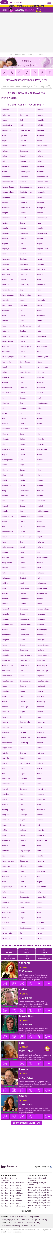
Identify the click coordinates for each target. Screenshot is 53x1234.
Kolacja (40, 547)
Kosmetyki (41, 722)
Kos (21, 717)
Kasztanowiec (25, 326)
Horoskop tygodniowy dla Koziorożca (37, 1179)
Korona (5, 706)
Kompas (5, 619)
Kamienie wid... (43, 176)
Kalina (4, 156)
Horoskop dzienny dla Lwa (10, 1198)
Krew (39, 804)
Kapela (5, 228)
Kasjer (39, 310)
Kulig (39, 892)
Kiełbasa (40, 382)
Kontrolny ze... (42, 665)
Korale (4, 696)
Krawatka (23, 789)
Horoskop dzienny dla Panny (11, 1201)
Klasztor (23, 423)
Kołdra (5, 583)
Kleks (4, 444)
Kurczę (5, 907)
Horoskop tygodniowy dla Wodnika (37, 1184)
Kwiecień (6, 938)
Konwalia (6, 670)
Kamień (23, 182)
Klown (4, 475)
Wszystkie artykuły (39, 1219)
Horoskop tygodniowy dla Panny (39, 1203)
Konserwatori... (43, 655)
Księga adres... (8, 861)
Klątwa (5, 434)
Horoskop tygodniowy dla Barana (40, 1190)
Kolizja (40, 568)
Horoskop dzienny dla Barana (12, 1188)
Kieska (22, 393)
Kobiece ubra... (8, 516)
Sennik (30, 54)
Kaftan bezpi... (25, 130)
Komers (40, 598)
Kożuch (40, 763)
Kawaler (5, 346)
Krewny (5, 809)
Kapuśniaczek (42, 248)
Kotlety (5, 753)
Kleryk (22, 449)
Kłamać (40, 480)
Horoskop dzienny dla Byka (11, 1190)
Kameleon (24, 166)
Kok (21, 542)
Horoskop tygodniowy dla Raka (39, 1198)
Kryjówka (6, 840)
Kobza (22, 521)
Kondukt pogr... (43, 629)
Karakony (6, 259)
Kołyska (5, 593)
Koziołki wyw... (25, 763)
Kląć (38, 429)
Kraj (3, 773)
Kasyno (5, 321)
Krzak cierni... (42, 840)
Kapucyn (5, 248)
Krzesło (5, 845)
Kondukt (23, 629)
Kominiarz (24, 609)
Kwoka (39, 938)
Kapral (22, 243)
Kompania (41, 614)
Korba (22, 696)
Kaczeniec (24, 115)
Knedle (5, 511)
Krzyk (39, 845)
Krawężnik (41, 789)
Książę (22, 856)
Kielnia (5, 382)
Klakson (23, 418)
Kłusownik (41, 501)
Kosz (21, 727)
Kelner (4, 372)
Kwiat (22, 933)
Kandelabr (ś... (25, 207)
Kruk (4, 835)
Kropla (22, 820)
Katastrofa (24, 336)
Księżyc (40, 866)
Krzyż (39, 851)
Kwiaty (40, 933)
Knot (21, 511)
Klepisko (40, 444)
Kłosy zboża (24, 490)
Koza (39, 758)
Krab (21, 768)
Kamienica (24, 176)
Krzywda (5, 851)
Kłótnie (40, 495)
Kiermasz (23, 387)
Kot (21, 748)
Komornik (23, 614)
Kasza (22, 321)
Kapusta (23, 248)
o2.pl (33, 1225)
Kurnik (39, 907)
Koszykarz (41, 732)
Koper (4, 686)
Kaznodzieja (25, 362)
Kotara (40, 748)
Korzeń (40, 712)
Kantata (5, 223)
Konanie (40, 624)
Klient (39, 454)
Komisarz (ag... (43, 609)
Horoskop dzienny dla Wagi (11, 1203)
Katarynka (6, 336)
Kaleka (5, 151)
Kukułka (23, 887)
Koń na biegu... (43, 670)
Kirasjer (23, 408)
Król (38, 825)
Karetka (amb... (8, 279)
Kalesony (40, 151)
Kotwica (23, 753)
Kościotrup (24, 742)
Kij (3, 398)
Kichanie (40, 372)
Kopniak (5, 691)
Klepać (22, 444)
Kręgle (22, 809)
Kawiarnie (6, 351)
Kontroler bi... (25, 665)
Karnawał (41, 285)
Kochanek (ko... (8, 531)
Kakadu (23, 140)
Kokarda (40, 542)
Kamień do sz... (8, 187)
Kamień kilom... (43, 187)
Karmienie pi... (25, 285)
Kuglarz (40, 881)
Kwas (4, 928)
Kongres (5, 640)
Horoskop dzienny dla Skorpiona (13, 1206)
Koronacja (24, 706)
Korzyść (5, 717)
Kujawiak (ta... (7, 887)
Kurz (39, 912)
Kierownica (6, 393)
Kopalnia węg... (43, 681)
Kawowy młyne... (8, 357)
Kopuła (22, 691)
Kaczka (40, 115)
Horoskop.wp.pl (20, 54)
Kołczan (40, 578)
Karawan (5, 264)
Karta (39, 290)
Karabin (23, 254)
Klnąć (22, 465)
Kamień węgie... (26, 192)
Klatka (39, 423)
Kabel (22, 110)
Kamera (5, 171)
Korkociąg (41, 701)
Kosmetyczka (25, 722)
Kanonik (23, 218)
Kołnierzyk (41, 583)
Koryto (22, 712)
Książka (40, 856)
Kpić (3, 768)
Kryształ (23, 840)
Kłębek (22, 485)
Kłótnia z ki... (25, 495)
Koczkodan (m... (26, 537)
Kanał (39, 197)
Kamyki (22, 197)
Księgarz (40, 861)
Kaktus (4, 146)
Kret (21, 804)
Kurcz (39, 902)
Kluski (4, 480)
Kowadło (5, 758)
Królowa (23, 830)
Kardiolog (6, 274)
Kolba (22, 552)
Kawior (22, 351)
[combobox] (26, 86)
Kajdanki (23, 135)
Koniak (22, 640)
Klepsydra (6, 449)
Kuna (4, 897)
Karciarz (40, 264)
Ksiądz (4, 856)
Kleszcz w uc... (42, 449)
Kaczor (5, 120)
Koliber (22, 568)
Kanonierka (6, 218)
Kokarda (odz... (8, 547)
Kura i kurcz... (25, 902)
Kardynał (23, 274)
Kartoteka (41, 300)
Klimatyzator (7, 459)
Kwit (21, 938)
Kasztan (5, 326)
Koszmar (5, 732)
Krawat (5, 789)
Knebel (40, 506)
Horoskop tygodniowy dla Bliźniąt (40, 1195)
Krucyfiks (40, 830)
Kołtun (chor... (42, 588)
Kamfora (40, 171)
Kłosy (4, 490)
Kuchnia (23, 876)
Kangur (5, 212)
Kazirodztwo (7, 362)
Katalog (23, 331)
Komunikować (25, 624)
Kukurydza (41, 887)
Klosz (39, 470)
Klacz (4, 418)
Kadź (22, 125)
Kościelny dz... (42, 737)
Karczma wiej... (26, 269)
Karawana (24, 264)
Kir (3, 408)
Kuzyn (22, 917)
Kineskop (5, 403)
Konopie (5, 655)
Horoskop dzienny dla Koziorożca (9, 1179)
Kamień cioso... (43, 182)
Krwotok (40, 835)
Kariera (23, 279)
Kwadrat (5, 923)
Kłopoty (40, 485)
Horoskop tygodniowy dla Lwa (39, 1200)
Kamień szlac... (8, 192)
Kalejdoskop (42, 146)
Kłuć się (22, 501)
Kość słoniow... (8, 748)
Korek (4, 701)
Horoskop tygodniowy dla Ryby (39, 1187)
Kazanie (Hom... (43, 357)
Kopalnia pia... (7, 681)
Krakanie (23, 778)
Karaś (39, 259)
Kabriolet (6, 115)
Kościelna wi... (25, 737)
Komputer (41, 619)
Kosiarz (5, 722)
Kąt (21, 367)
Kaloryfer (23, 156)
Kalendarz (24, 151)
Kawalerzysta (25, 346)
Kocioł (39, 531)
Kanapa (5, 202)
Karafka (40, 254)
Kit (21, 413)
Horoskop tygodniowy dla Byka (39, 1192)
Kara (4, 254)
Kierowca (41, 387)
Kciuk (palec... (42, 367)
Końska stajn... (7, 676)
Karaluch (23, 259)
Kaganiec (41, 130)
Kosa (39, 717)
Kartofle (5, 300)
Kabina (40, 110)
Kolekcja (23, 562)
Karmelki (5, 285)
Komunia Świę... (8, 624)
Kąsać (4, 367)
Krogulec (6, 814)
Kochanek (41, 526)
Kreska (5, 804)
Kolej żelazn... (7, 562)
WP (11, 54)
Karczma (5, 269)
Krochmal (41, 809)
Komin (39, 604)
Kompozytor (24, 619)
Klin (21, 459)
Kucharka (41, 871)
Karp (21, 290)
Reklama (25, 1219)
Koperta (23, 686)
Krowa (22, 825)
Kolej (22, 557)
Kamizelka (41, 192)
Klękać (4, 454)
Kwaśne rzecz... (26, 928)
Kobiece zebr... (25, 516)
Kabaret (5, 110)
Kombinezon (42, 593)
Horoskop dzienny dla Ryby (11, 1185)
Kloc (39, 465)
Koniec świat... (42, 645)
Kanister (23, 212)
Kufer (22, 881)
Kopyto (40, 691)
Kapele (40, 228)
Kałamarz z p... (25, 161)
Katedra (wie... (8, 341)
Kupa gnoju (24, 897)
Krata (39, 784)
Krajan (39, 773)
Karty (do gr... (7, 305)
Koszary (40, 727)
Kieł (21, 382)
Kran (39, 778)
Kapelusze (24, 233)
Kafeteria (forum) (33, 1222)
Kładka (22, 480)
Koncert (5, 629)
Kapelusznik (42, 233)
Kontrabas (41, 660)
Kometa (5, 604)
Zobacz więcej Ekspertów (26, 1123)
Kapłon (5, 243)
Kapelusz (5, 233)
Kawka (39, 351)
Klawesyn (6, 429)
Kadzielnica (7, 125)
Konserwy (6, 660)
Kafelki (40, 125)
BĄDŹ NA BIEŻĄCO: (42, 1167)
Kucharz (5, 876)
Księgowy (6, 866)
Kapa (39, 223)
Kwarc (22, 923)
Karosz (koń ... (7, 290)
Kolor (4, 573)
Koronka (40, 706)
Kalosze (40, 156)
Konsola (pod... (25, 660)
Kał (3, 161)
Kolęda (5, 568)
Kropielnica (6, 820)
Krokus (40, 814)
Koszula (23, 732)
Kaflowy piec (7, 130)
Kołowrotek (24, 588)
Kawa (39, 341)
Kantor (22, 223)
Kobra (4, 521)
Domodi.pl (18, 1222)
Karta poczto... (25, 295)
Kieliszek (40, 377)
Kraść (22, 784)
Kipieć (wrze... (42, 403)
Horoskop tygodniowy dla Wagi (39, 1205)
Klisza (4, 465)
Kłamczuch (6, 485)
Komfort (23, 604)
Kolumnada (6, 578)
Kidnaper (6, 377)
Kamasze (5, 166)
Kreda (22, 794)
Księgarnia (24, 861)
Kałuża (39, 161)
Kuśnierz (5, 917)
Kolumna (40, 573)
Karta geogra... (8, 295)
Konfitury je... (42, 634)
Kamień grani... (26, 187)
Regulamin (34, 1216)
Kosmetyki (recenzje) (11, 1225)
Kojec (4, 542)
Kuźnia (39, 917)
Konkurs (40, 650)
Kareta (40, 274)
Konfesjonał (24, 634)
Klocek (4, 470)
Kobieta (40, 516)
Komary (23, 593)
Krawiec (5, 794)
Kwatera (40, 928)
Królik (4, 830)
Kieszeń (40, 393)
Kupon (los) (41, 897)
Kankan (40, 212)
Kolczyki (5, 557)
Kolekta (40, 562)
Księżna (23, 866)
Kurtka (22, 912)
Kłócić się (40, 490)
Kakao (39, 140)
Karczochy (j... (42, 269)
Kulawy (22, 892)
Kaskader (41, 315)
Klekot (22, 439)
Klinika (40, 459)
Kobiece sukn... (43, 511)
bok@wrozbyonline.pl (18, 1216)
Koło (4, 588)
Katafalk (5, 331)
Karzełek (5, 310)
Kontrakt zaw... (8, 665)
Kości (4, 737)
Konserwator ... (26, 655)
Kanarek (40, 202)
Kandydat (41, 207)
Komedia (5, 598)
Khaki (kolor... (25, 372)
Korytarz (5, 712)
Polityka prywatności (10, 1219)
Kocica (22, 531)
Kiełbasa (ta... (7, 387)
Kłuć (3, 501)
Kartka (39, 295)
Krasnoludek (7, 784)
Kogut (39, 537)
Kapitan (5, 238)
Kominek (5, 609)
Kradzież (40, 768)
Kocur (4, 537)
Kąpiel (39, 362)
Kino (21, 403)
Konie (4, 645)
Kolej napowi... (43, 557)
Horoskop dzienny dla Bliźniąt (12, 1193)
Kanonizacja (42, 218)
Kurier (22, 907)
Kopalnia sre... (25, 681)
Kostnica (5, 727)
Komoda (5, 614)
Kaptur (40, 243)
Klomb (22, 470)
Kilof (39, 398)
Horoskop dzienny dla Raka (11, 1196)
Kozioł (4, 763)
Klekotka (40, 439)
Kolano (5, 552)
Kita (38, 413)
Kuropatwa (6, 912)
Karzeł (39, 305)
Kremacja (41, 799)
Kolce (39, 552)
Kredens (40, 794)
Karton (22, 300)
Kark (39, 279)
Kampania (6, 197)
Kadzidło (40, 120)
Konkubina (24, 650)
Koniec (22, 645)
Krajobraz (6, 778)
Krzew (22, 845)
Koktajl (22, 547)
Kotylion (40, 753)
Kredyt (5, 799)
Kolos (22, 573)
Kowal (22, 758)
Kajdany (40, 135)
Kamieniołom (7, 182)
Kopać (22, 676)
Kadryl (22, 120)
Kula (4, 892)
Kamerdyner (25, 171)
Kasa (21, 310)
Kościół (40, 742)
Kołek (22, 583)
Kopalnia (40, 676)
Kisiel (39, 408)
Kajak (4, 135)
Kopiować (41, 686)
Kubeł (22, 871)
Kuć (38, 876)
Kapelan (23, 228)
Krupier (23, 835)
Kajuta (4, 140)
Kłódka (5, 495)
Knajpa (22, 506)
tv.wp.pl (25, 1225)
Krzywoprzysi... (26, 851)
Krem (22, 799)
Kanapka (23, 202)
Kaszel (39, 321)
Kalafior (23, 146)
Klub (21, 475)
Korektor (23, 701)
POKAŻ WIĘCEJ (26, 1211)
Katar (39, 331)
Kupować (5, 902)
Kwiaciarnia (7, 933)
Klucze (39, 475)
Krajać (22, 773)
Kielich (22, 377)
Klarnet (5, 423)
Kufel (4, 881)
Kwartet (40, 923)
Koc (3, 526)
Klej (38, 434)
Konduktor (6, 634)
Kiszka (4, 413)
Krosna (40, 820)
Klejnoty (5, 439)
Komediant (24, 598)
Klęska (22, 454)
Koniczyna (41, 640)
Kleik (22, 434)
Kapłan (40, 238)
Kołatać (23, 578)
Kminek (5, 506)
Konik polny (6, 650)
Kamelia (40, 166)
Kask (4, 315)
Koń (21, 670)
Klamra (40, 418)
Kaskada (23, 315)
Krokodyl (23, 814)
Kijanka (23, 398)
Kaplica (23, 238)
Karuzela (23, 305)
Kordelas (40, 696)
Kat (38, 326)
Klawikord (24, 429)
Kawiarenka (42, 346)
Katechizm (41, 336)
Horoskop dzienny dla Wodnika (12, 1183)
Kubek (4, 871)
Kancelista (6, 207)
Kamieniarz (6, 176)
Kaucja (22, 341)
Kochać (22, 526)
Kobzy (39, 521)
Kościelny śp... (7, 742)
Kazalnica (24, 357)
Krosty (4, 825)
